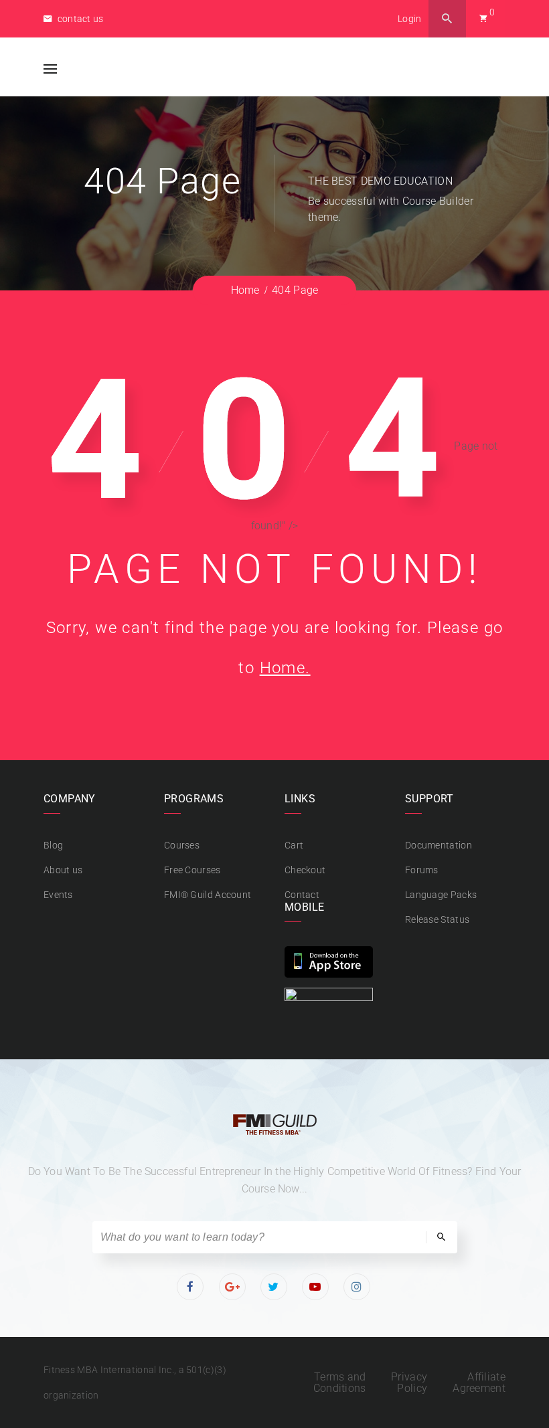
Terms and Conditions (339, 1382)
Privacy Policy (409, 1382)
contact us (79, 18)
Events (58, 894)
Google (233, 1286)
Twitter (274, 1286)
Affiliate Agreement (479, 1382)
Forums (422, 870)
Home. (285, 667)
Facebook (191, 1286)
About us (63, 870)
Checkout (305, 870)
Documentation (438, 845)
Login (410, 18)
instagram (357, 1286)
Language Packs (441, 894)
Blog (53, 845)
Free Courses (192, 870)
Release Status (437, 919)
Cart (294, 845)
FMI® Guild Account (207, 894)
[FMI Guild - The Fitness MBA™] (117, 69)
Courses (182, 845)
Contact (302, 894)
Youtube (316, 1286)
